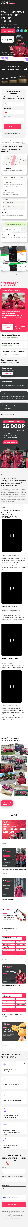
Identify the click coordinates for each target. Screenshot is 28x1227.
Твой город (7, 116)
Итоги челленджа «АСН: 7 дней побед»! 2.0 (13, 957)
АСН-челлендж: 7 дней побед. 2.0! (11, 985)
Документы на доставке (8, 899)
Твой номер (7, 108)
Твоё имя (4, 1167)
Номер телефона (7, 1194)
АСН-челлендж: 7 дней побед (9, 1043)
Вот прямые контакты (12, 134)
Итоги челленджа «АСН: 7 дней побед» (12, 1014)
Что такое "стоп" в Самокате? (9, 928)
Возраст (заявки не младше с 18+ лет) (13, 1176)
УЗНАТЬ (12, 127)
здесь (11, 275)
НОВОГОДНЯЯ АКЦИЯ (7, 841)
